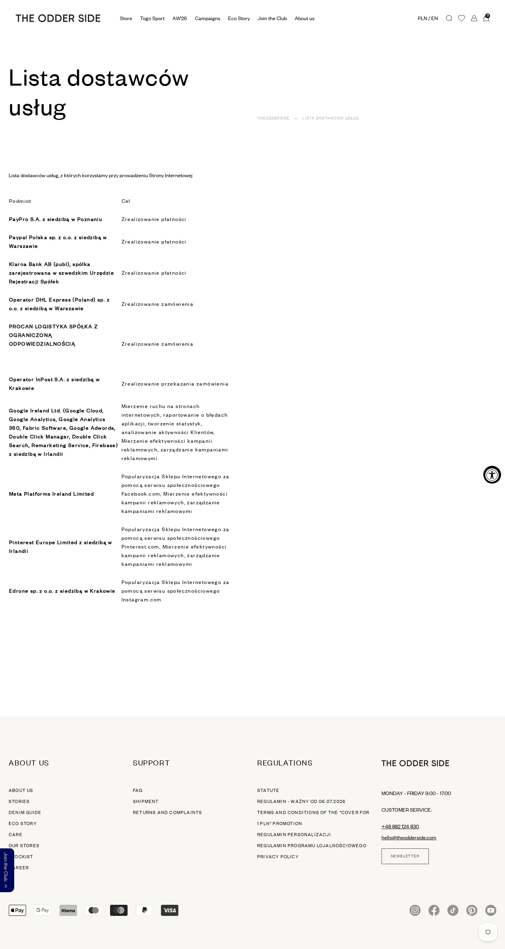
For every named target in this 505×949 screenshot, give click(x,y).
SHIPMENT (146, 801)
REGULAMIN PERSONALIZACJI (294, 834)
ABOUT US (21, 790)
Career (19, 868)
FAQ (138, 790)
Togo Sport (152, 18)
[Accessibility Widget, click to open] (492, 474)
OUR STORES (24, 845)
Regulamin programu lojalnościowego (312, 845)
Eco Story (239, 18)
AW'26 (179, 18)
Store (126, 18)
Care (15, 834)
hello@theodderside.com (409, 837)
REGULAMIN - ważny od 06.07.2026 (301, 801)
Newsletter (405, 856)
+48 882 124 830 (400, 826)
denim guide (25, 812)
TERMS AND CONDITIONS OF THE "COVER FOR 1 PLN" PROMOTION (313, 818)
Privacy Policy (278, 857)
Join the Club (272, 18)
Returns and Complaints (167, 812)
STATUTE (268, 790)
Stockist (21, 857)
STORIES (19, 801)
